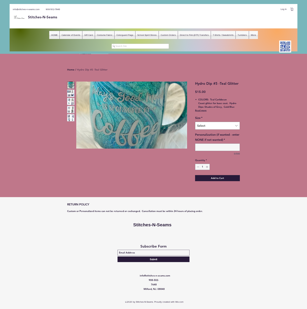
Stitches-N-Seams (152, 224)
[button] (292, 9)
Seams (52, 17)
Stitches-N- (37, 17)
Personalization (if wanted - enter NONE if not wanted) (217, 137)
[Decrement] (198, 167)
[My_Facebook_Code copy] (285, 47)
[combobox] (217, 126)
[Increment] (207, 167)
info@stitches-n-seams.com (26, 9)
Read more (201, 110)
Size (198, 118)
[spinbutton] (202, 167)
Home (70, 69)
